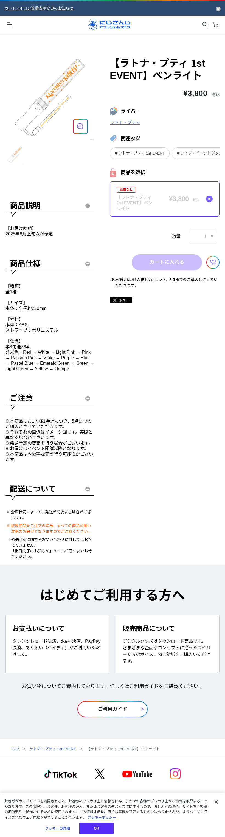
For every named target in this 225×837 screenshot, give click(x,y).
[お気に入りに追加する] (213, 262)
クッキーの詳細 (57, 828)
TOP (15, 749)
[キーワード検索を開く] (205, 24)
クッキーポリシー (102, 817)
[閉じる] (216, 802)
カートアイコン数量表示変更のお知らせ (38, 8)
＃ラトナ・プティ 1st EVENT (139, 153)
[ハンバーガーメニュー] (9, 24)
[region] (112, 815)
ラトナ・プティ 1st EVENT (52, 749)
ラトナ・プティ (125, 122)
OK (96, 828)
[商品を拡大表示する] (80, 126)
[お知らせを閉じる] (218, 8)
